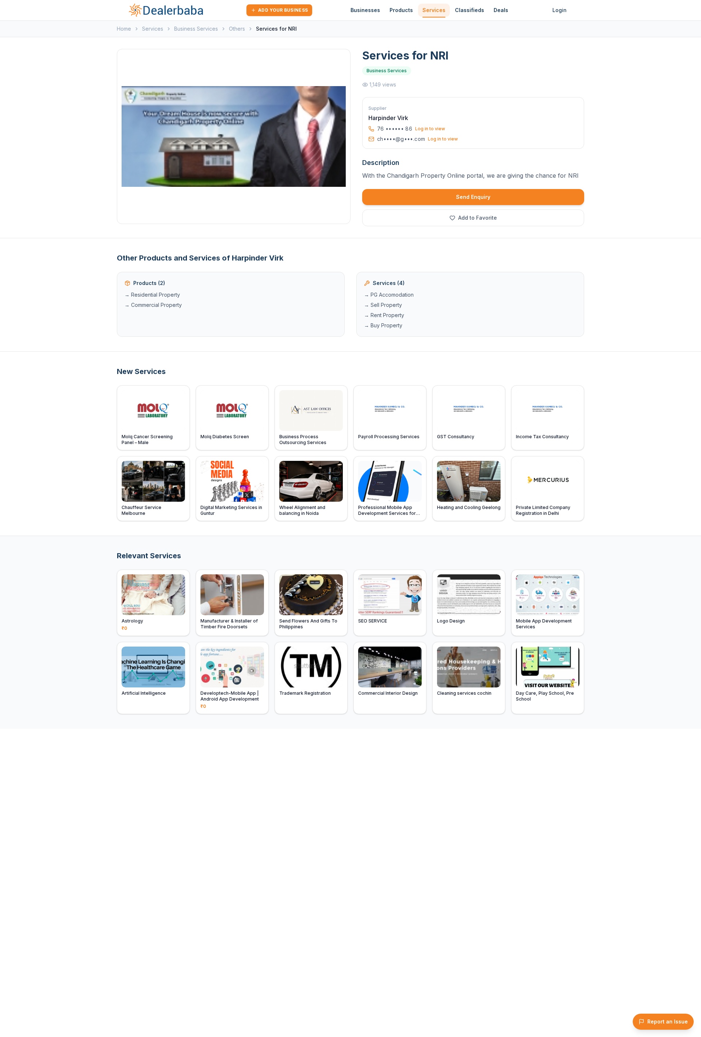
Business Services (196, 29)
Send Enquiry (473, 197)
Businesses (365, 10)
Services (433, 10)
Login (559, 10)
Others (237, 29)
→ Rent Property (384, 315)
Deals (501, 10)
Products (401, 10)
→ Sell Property (383, 305)
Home (124, 29)
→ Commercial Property (153, 305)
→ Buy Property (383, 325)
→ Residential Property (152, 295)
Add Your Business (283, 10)
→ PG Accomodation (389, 295)
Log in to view (430, 128)
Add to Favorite (477, 218)
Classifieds (469, 10)
